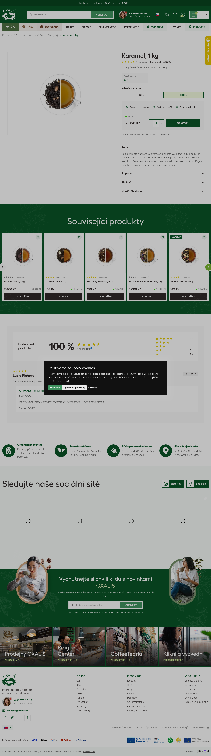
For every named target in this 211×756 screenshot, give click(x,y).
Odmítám (93, 387)
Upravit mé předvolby (74, 387)
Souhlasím (55, 387)
